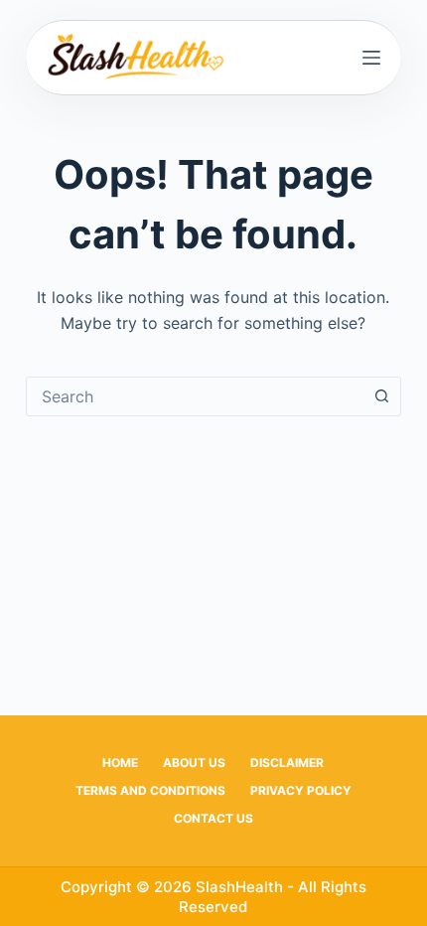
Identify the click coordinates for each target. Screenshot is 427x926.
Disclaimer (287, 762)
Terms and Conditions (150, 790)
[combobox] (194, 396)
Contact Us (213, 818)
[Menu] (371, 58)
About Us (194, 762)
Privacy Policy (301, 790)
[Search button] (381, 396)
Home (120, 762)
